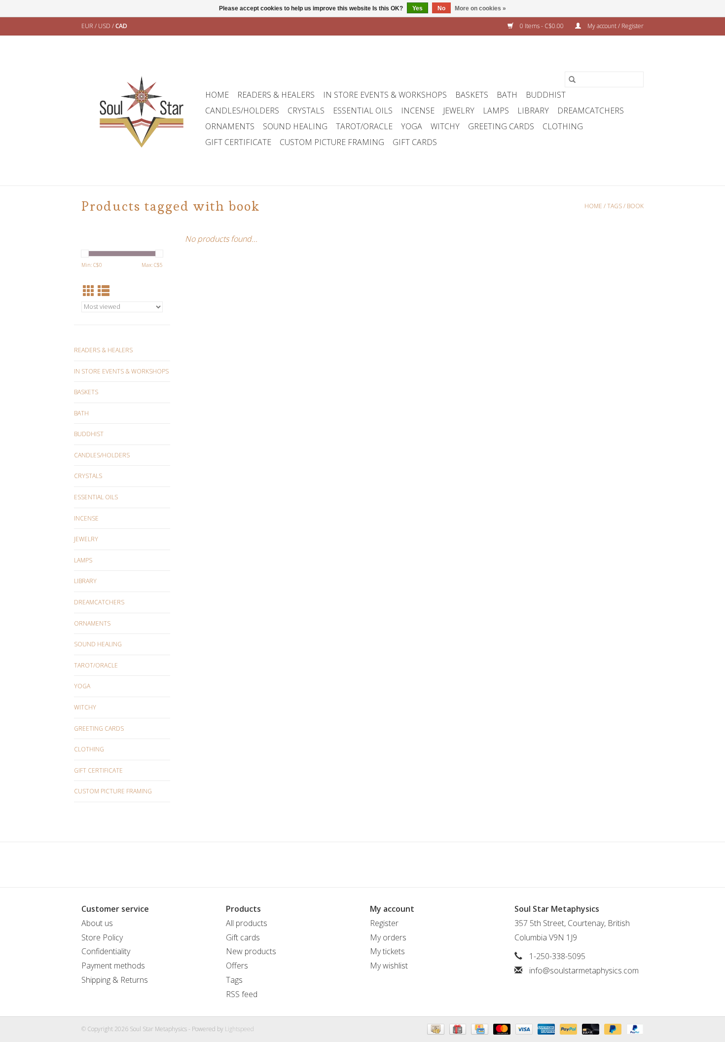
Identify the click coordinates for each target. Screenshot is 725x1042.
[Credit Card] (478, 1028)
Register (384, 923)
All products (246, 923)
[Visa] (523, 1028)
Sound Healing (295, 126)
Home (217, 94)
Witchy (445, 126)
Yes (417, 8)
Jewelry (458, 110)
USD (105, 26)
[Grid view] (89, 291)
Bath (507, 94)
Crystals (306, 110)
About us (97, 923)
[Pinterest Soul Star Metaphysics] (362, 864)
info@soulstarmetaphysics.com (584, 970)
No (441, 8)
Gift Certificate (238, 142)
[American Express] (545, 1028)
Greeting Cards (501, 126)
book (635, 206)
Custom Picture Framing (332, 142)
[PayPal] (567, 1028)
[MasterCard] (501, 1028)
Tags (614, 206)
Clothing (563, 126)
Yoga (411, 126)
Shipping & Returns (114, 979)
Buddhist (546, 94)
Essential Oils (363, 110)
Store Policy (102, 937)
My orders (388, 937)
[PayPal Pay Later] (612, 1028)
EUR (88, 26)
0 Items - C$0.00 (541, 26)
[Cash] (434, 1028)
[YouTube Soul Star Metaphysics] (380, 864)
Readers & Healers (276, 94)
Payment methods (113, 965)
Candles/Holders (242, 110)
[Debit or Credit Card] (590, 1028)
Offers (237, 965)
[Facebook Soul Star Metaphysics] (327, 864)
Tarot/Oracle (364, 126)
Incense (418, 110)
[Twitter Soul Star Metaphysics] (345, 864)
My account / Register (615, 26)
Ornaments (229, 126)
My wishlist (389, 965)
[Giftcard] (457, 1028)
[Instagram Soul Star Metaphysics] (398, 864)
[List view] (103, 291)
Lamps (496, 110)
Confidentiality (105, 951)
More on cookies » (480, 8)
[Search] (572, 79)
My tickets (387, 951)
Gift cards (415, 142)
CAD (121, 26)
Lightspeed (239, 1029)
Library (533, 110)
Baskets (471, 94)
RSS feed (241, 994)
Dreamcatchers (590, 110)
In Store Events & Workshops (385, 94)
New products (251, 951)
